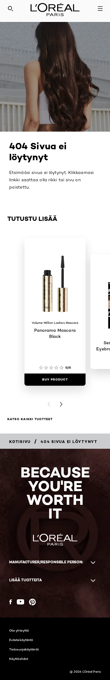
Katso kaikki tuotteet (30, 419)
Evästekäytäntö (21, 640)
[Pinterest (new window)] (32, 602)
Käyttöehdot (18, 659)
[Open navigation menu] (100, 8)
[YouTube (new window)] (20, 601)
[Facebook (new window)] (10, 601)
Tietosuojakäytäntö (24, 649)
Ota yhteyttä (19, 630)
